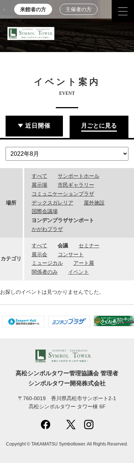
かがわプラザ (47, 229)
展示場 (39, 185)
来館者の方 (33, 9)
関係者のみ (45, 272)
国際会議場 (45, 211)
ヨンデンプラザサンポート (63, 220)
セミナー (89, 245)
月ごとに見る (99, 125)
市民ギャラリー (76, 185)
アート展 (83, 263)
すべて (39, 176)
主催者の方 (79, 9)
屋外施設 (94, 203)
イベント (78, 272)
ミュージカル (47, 263)
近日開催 (38, 125)
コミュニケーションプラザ (63, 194)
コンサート (71, 254)
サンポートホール (78, 176)
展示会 (39, 254)
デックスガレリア (52, 203)
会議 (63, 245)
